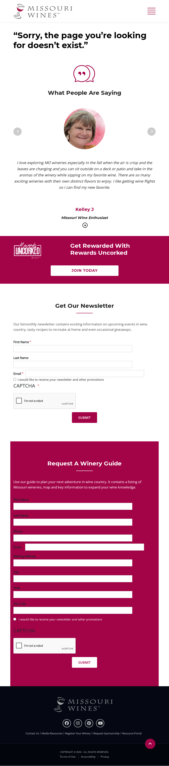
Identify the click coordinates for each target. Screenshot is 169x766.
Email (17, 373)
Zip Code (19, 604)
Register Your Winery (78, 733)
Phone (17, 531)
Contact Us (32, 733)
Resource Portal (132, 733)
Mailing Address (24, 556)
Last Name (20, 358)
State (16, 588)
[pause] (85, 225)
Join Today (85, 270)
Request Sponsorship (106, 733)
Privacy (105, 756)
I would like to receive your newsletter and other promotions (61, 379)
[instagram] (78, 723)
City (16, 572)
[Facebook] (67, 723)
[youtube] (100, 723)
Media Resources (52, 733)
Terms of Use (68, 756)
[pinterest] (89, 723)
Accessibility (88, 756)
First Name (21, 342)
